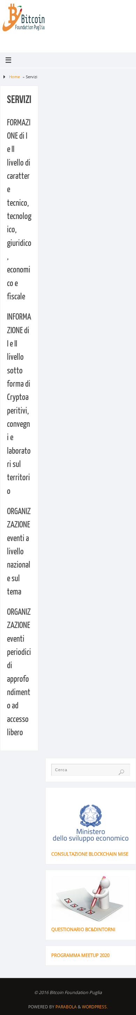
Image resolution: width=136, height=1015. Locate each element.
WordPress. (95, 1007)
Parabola (66, 1007)
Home (14, 76)
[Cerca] (121, 772)
